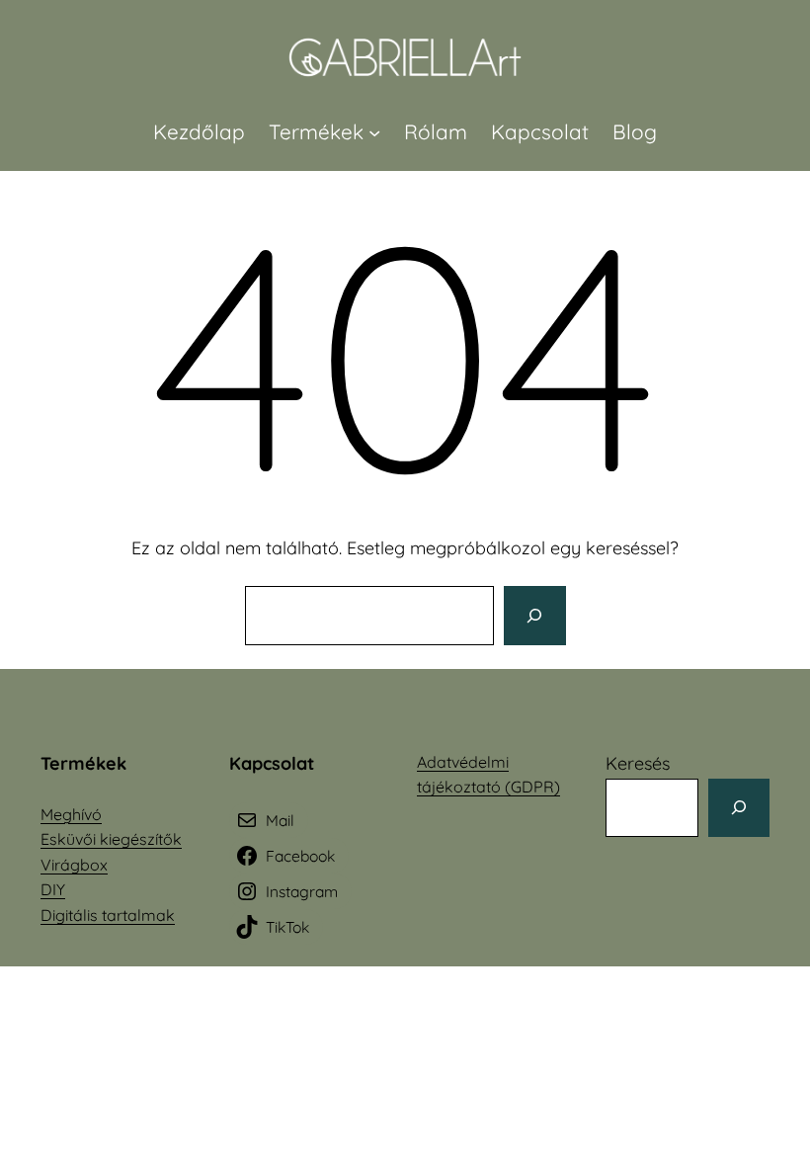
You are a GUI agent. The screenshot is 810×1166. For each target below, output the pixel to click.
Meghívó (71, 814)
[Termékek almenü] (374, 131)
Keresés (638, 763)
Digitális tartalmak (107, 915)
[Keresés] (534, 615)
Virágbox (74, 864)
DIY (52, 889)
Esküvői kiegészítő (106, 839)
